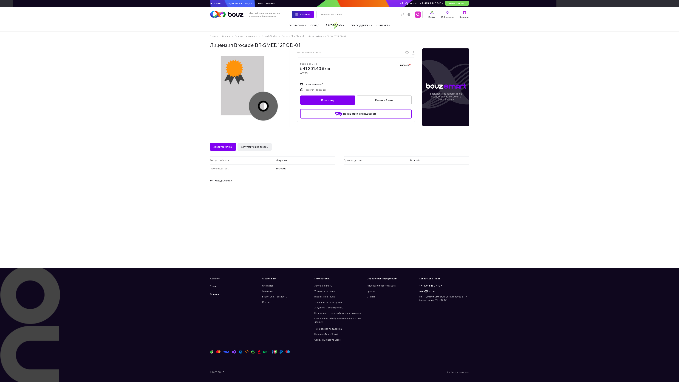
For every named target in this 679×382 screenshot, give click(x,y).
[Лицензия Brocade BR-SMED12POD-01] (250, 88)
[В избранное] (407, 53)
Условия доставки (324, 291)
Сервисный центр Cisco (327, 339)
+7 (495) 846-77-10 (430, 3)
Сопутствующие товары (254, 146)
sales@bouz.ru (408, 3)
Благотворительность (274, 296)
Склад (213, 286)
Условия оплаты (323, 285)
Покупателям (322, 278)
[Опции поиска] (402, 14)
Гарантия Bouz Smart (326, 334)
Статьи (266, 302)
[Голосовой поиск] (410, 14)
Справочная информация (382, 278)
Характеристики (223, 146)
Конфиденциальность (458, 372)
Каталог (215, 278)
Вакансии (267, 291)
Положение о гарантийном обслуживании (337, 313)
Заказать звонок (457, 3)
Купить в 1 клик (384, 100)
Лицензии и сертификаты (329, 307)
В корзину (327, 100)
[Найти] (418, 14)
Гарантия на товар (324, 296)
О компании (269, 278)
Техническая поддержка (328, 302)
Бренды (214, 294)
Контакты (267, 285)
